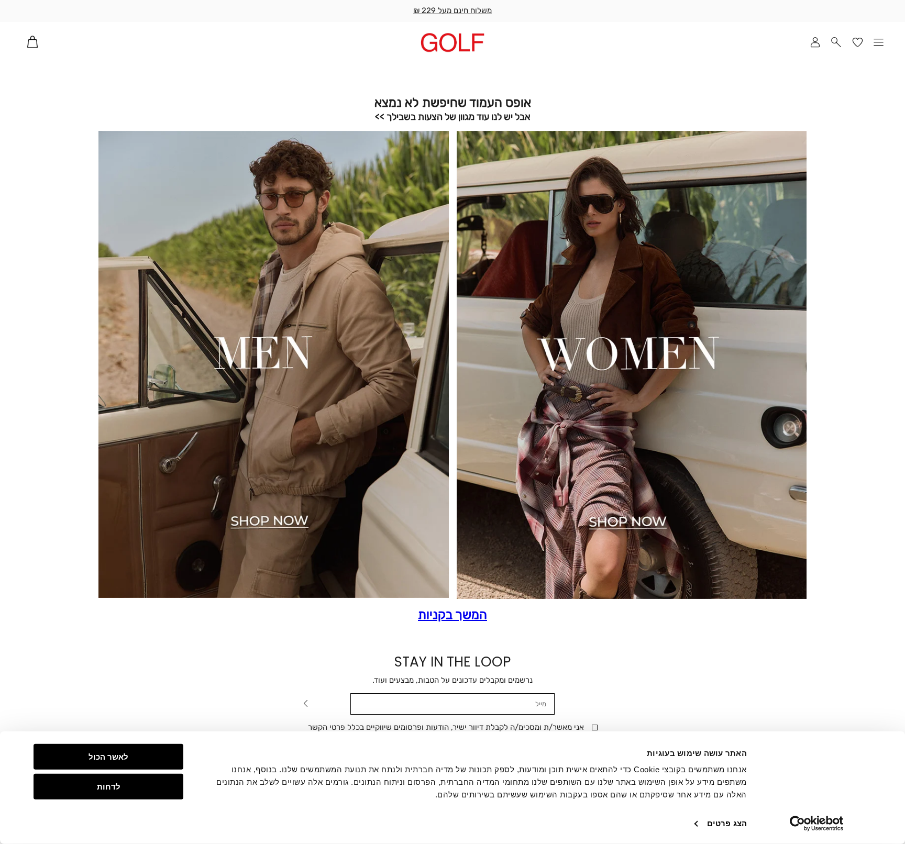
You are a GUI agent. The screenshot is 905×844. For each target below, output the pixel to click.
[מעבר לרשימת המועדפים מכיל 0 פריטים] (857, 42)
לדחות (108, 786)
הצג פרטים (727, 823)
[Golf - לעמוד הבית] (452, 42)
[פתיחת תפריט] (879, 42)
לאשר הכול (108, 756)
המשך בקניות (452, 615)
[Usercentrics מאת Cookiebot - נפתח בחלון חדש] (817, 823)
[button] (836, 42)
